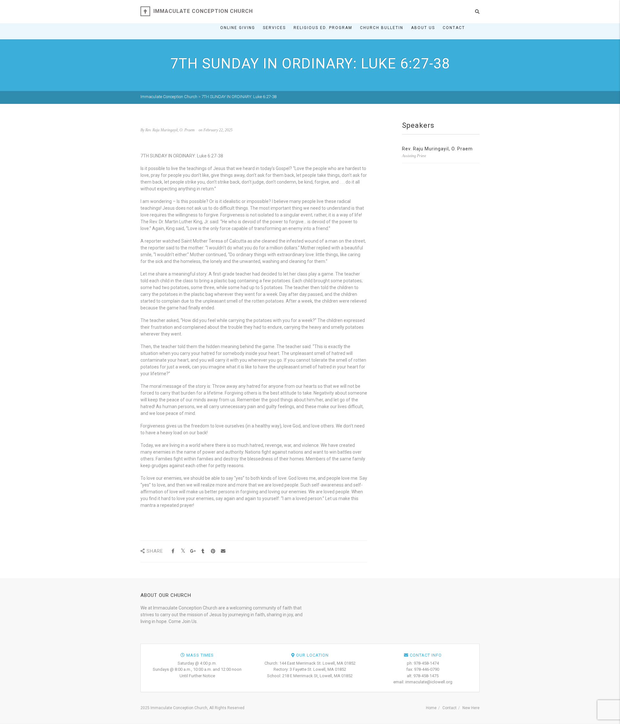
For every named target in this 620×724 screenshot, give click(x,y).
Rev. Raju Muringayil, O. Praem (437, 148)
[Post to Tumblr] (203, 551)
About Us (423, 27)
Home (431, 708)
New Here (471, 708)
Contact (454, 27)
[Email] (223, 551)
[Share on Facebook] (173, 551)
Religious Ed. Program (323, 27)
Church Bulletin (381, 27)
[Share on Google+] (193, 551)
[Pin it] (213, 551)
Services (274, 27)
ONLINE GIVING (237, 27)
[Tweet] (183, 551)
